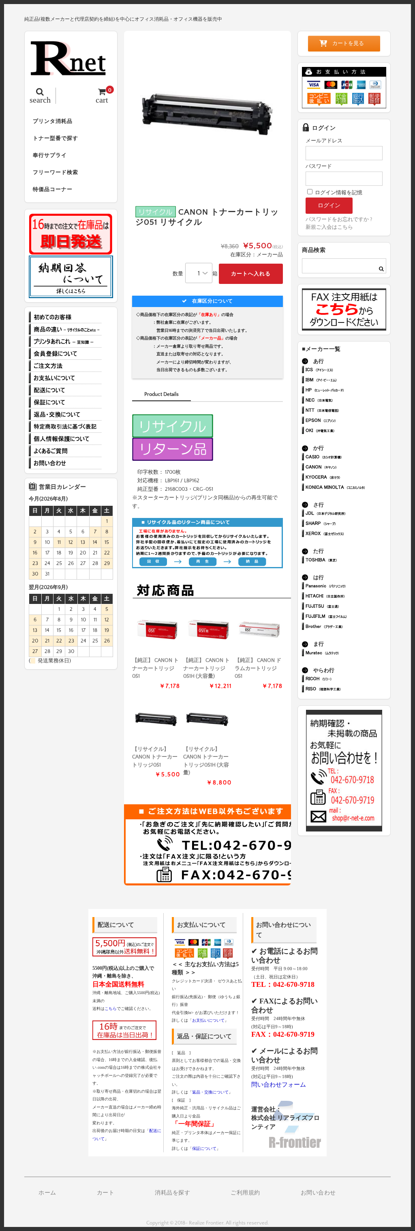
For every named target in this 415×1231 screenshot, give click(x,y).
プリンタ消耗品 (53, 121)
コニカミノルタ (347, 488)
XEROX (347, 534)
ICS (347, 370)
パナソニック (347, 587)
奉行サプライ (50, 155)
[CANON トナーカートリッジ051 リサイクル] (156, 719)
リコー (347, 680)
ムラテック (347, 654)
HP (347, 391)
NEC (347, 401)
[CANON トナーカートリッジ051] (156, 630)
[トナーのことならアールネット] (71, 71)
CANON (347, 468)
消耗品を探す (172, 1193)
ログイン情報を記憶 (338, 192)
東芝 (347, 561)
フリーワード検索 (55, 172)
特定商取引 (65, 427)
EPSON (347, 421)
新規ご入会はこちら (329, 227)
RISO (347, 690)
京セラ (347, 478)
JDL (347, 514)
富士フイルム (347, 617)
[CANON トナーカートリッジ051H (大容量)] (207, 630)
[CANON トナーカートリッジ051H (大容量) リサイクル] (207, 719)
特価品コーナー (53, 189)
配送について (65, 390)
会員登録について (65, 354)
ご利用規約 (245, 1193)
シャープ (347, 524)
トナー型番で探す (55, 138)
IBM (347, 381)
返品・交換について (65, 414)
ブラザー (347, 627)
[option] (207, 114)
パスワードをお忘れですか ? (339, 219)
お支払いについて (65, 378)
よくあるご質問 (65, 451)
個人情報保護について (65, 439)
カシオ (347, 458)
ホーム (47, 1193)
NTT (347, 411)
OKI (347, 431)
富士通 (347, 607)
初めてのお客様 (65, 317)
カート (106, 1193)
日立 (347, 597)
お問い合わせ (65, 463)
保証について (65, 402)
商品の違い (65, 329)
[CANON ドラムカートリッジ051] (259, 630)
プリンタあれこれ (65, 341)
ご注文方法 (65, 366)
